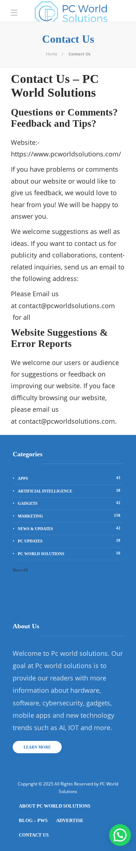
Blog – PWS (33, 820)
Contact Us (34, 835)
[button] (120, 835)
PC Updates (69, 540)
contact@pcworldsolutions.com (66, 305)
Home (51, 53)
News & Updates (69, 528)
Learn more (37, 747)
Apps (69, 478)
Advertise (69, 820)
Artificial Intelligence (69, 490)
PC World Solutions (69, 553)
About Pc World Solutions (54, 806)
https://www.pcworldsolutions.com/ (66, 154)
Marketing (69, 515)
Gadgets (69, 503)
